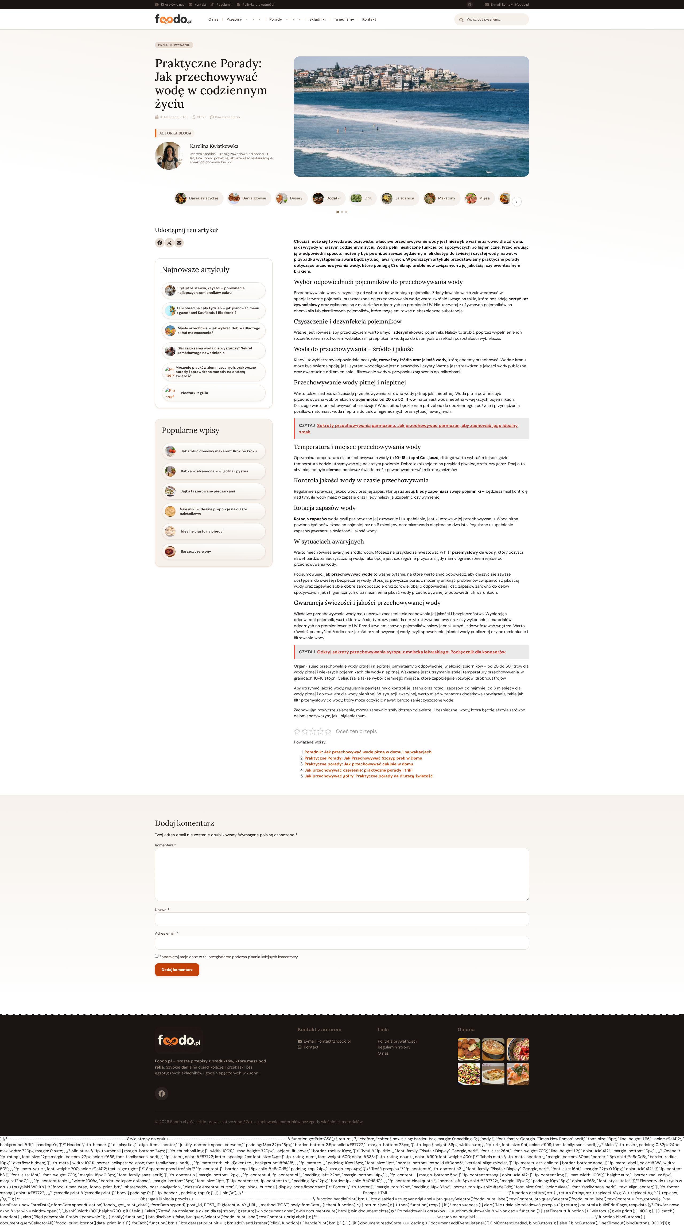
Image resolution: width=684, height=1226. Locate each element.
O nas (213, 19)
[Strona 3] (346, 212)
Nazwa (162, 910)
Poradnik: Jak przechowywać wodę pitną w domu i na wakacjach (368, 752)
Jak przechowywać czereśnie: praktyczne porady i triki (359, 770)
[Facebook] (470, 4)
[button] (160, 243)
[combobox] (491, 19)
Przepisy (234, 19)
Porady (275, 19)
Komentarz (165, 845)
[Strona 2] (342, 212)
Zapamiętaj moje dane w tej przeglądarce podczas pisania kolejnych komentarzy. (229, 957)
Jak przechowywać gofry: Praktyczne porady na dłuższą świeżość (369, 776)
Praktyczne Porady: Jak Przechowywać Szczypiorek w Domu (363, 758)
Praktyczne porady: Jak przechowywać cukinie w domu (359, 764)
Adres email (166, 933)
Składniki (317, 19)
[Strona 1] (337, 212)
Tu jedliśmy (344, 19)
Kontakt (369, 19)
